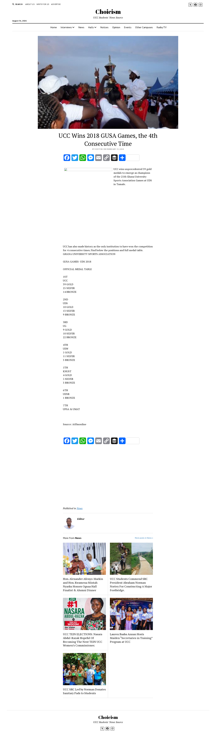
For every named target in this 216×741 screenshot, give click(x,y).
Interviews (66, 27)
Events (127, 27)
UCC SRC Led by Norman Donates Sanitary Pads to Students (84, 691)
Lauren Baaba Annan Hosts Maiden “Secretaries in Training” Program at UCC (131, 638)
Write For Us (43, 4)
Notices (104, 27)
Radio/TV (162, 27)
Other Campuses (144, 27)
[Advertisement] (108, 220)
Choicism (108, 12)
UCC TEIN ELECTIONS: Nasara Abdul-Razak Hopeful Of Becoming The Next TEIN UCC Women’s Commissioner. (82, 639)
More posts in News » (144, 538)
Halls (91, 27)
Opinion (116, 27)
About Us (30, 4)
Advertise (56, 4)
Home (53, 27)
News (81, 27)
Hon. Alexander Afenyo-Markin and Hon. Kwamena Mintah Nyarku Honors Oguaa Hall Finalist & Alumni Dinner (83, 584)
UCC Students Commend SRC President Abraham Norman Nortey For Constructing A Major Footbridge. (131, 584)
